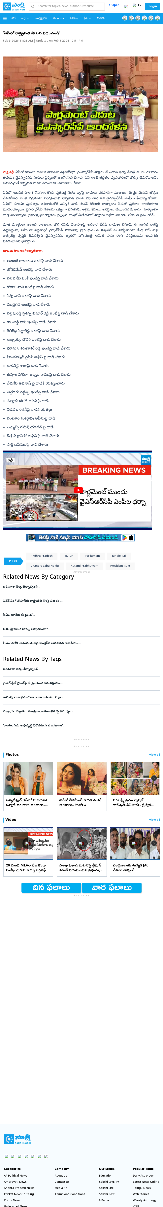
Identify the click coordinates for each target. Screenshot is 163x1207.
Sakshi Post (106, 1194)
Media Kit (61, 1188)
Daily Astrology (143, 1176)
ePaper (114, 5)
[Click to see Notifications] (126, 7)
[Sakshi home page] (17, 1139)
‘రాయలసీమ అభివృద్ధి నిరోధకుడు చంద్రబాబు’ (74, 726)
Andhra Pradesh (42, 556)
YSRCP (69, 556)
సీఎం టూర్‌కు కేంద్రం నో (77, 615)
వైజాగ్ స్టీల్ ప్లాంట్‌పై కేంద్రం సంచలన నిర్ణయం (80, 683)
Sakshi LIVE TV (109, 1182)
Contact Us (62, 1182)
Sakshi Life (106, 1188)
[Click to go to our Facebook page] (124, 18)
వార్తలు (25, 18)
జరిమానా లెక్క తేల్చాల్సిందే (78, 587)
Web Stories (141, 1194)
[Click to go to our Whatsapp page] (131, 18)
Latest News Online (146, 1182)
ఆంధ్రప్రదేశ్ (41, 18)
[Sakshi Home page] (14, 6)
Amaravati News (15, 1182)
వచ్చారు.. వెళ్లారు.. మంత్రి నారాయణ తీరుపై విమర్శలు (76, 712)
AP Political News (15, 1176)
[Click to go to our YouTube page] (150, 18)
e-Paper (104, 1201)
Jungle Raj (119, 556)
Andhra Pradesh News (19, 1188)
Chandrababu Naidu (45, 566)
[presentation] (9, 778)
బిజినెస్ (101, 18)
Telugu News (142, 1188)
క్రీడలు (87, 18)
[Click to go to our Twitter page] (137, 18)
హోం (14, 18)
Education (106, 1176)
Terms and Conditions (70, 1194)
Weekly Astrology (144, 1201)
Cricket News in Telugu (20, 1194)
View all (154, 755)
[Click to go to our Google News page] (157, 18)
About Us (61, 1176)
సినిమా (74, 18)
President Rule (120, 566)
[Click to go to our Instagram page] (144, 18)
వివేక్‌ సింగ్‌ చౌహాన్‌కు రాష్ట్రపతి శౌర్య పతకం (76, 601)
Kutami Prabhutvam (84, 566)
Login (153, 7)
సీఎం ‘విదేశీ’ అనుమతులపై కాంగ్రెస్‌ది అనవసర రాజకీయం (78, 643)
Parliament (92, 556)
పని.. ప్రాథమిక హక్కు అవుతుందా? (81, 629)
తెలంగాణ (58, 18)
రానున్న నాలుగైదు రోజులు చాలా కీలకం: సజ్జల (79, 698)
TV (139, 5)
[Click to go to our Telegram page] (39, 1156)
